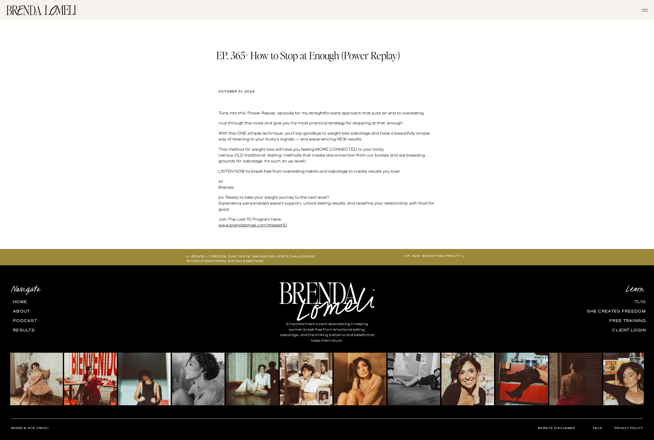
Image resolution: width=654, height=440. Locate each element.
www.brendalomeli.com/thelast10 (252, 225)
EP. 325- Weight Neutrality (433, 256)
